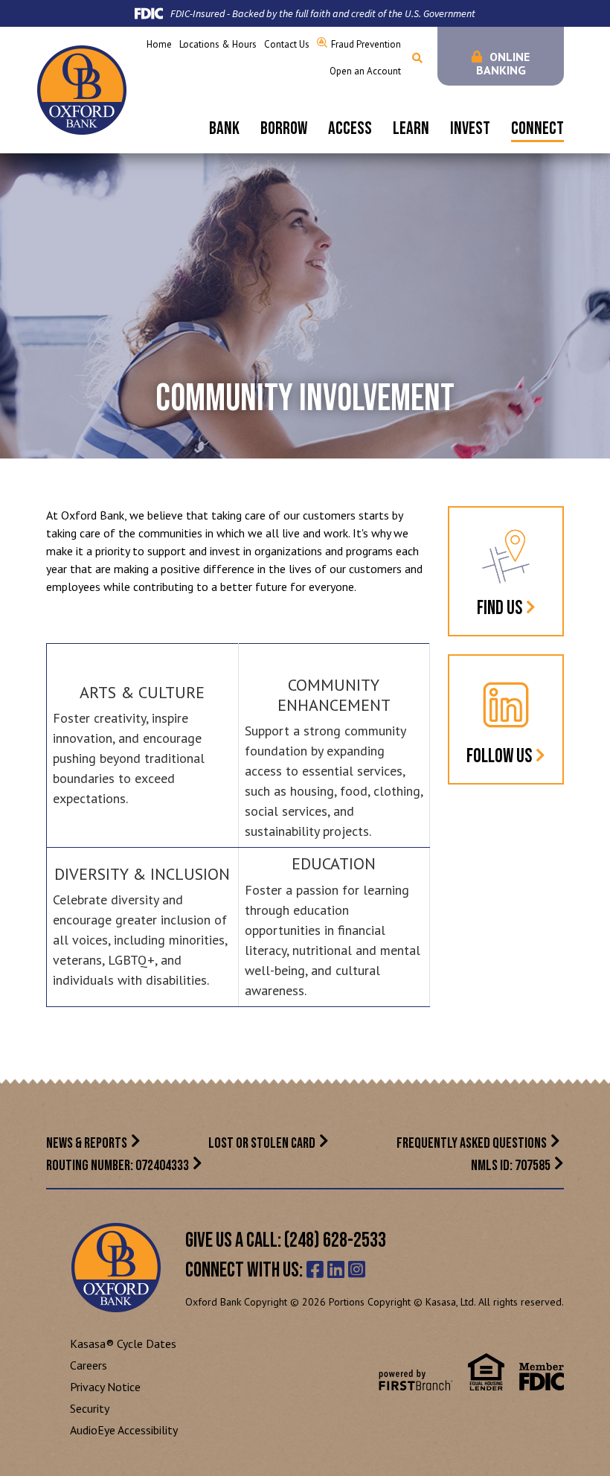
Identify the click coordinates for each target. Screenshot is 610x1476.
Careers (88, 1365)
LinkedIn (335, 1269)
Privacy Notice (105, 1386)
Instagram (356, 1269)
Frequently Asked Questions (471, 1143)
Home (159, 44)
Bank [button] (224, 128)
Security (89, 1408)
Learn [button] (411, 128)
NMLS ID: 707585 (510, 1166)
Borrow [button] (283, 128)
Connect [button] (537, 128)
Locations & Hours (218, 44)
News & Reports (86, 1143)
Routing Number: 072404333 (117, 1166)
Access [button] (350, 128)
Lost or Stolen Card (261, 1143)
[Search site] (417, 58)
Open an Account (365, 71)
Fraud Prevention (366, 44)
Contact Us (286, 44)
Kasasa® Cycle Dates (123, 1343)
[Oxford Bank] (81, 88)
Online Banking (503, 63)
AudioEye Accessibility (124, 1429)
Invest (470, 128)
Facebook (315, 1269)
